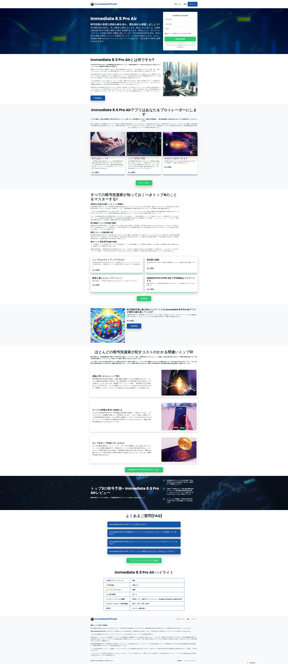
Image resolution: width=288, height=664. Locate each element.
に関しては (177, 4)
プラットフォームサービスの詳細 (144, 560)
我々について (180, 619)
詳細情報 (97, 98)
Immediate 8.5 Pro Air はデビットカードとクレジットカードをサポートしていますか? (143, 542)
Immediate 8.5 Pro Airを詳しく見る (144, 469)
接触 (185, 4)
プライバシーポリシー (190, 661)
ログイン (193, 4)
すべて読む (95, 172)
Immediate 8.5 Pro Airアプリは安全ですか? (127, 524)
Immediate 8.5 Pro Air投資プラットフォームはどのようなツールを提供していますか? (143, 533)
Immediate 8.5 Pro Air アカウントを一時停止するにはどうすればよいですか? (141, 551)
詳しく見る (144, 183)
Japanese (252, 662)
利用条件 (179, 661)
